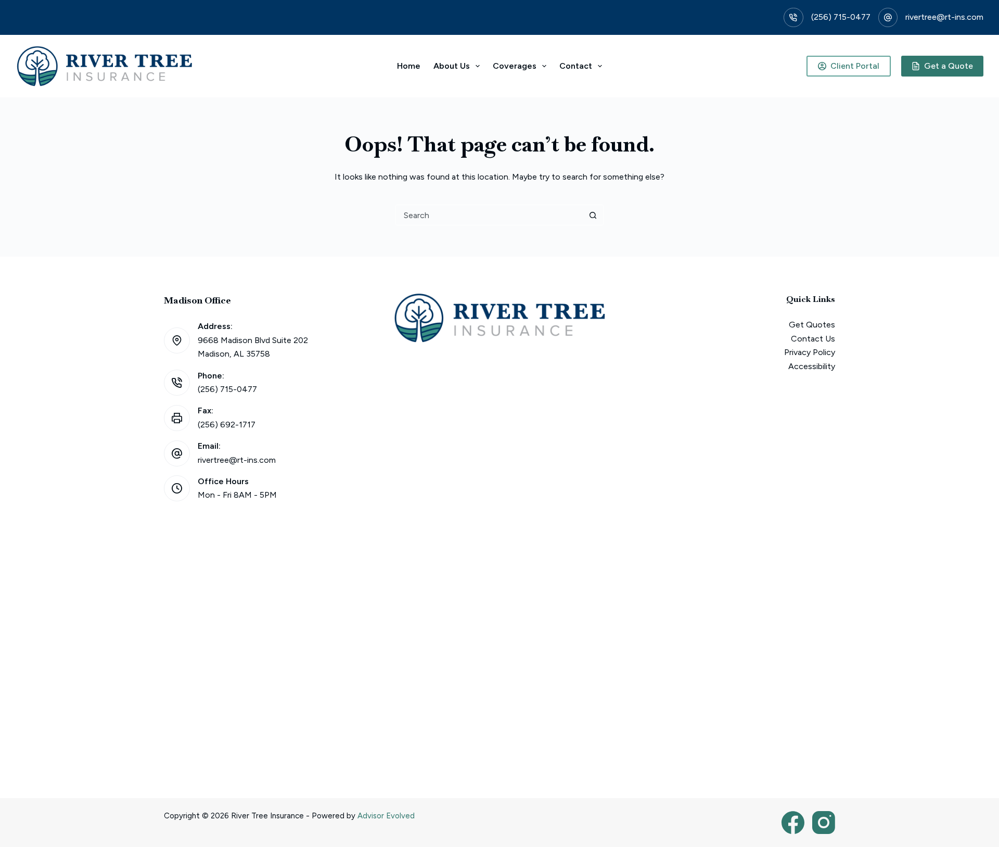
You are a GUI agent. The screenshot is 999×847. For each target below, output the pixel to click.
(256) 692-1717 (226, 424)
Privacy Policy (809, 352)
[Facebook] (793, 822)
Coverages (514, 66)
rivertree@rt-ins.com (944, 17)
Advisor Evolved (386, 815)
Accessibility (811, 366)
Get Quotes (812, 325)
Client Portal (854, 66)
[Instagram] (823, 822)
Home (408, 66)
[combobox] (489, 215)
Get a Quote (948, 66)
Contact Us (813, 339)
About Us (451, 66)
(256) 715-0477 (840, 17)
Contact (575, 66)
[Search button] (592, 215)
